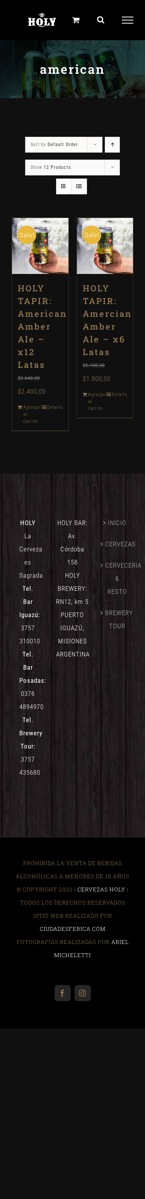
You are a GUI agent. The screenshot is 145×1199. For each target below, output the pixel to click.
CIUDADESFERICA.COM (73, 928)
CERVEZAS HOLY (101, 889)
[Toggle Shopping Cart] (76, 20)
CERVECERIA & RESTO (117, 578)
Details (55, 407)
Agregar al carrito (31, 414)
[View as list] (79, 186)
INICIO (117, 523)
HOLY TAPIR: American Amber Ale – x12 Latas (42, 326)
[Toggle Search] (101, 20)
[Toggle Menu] (127, 20)
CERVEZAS (117, 544)
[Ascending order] (112, 145)
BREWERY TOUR (117, 619)
